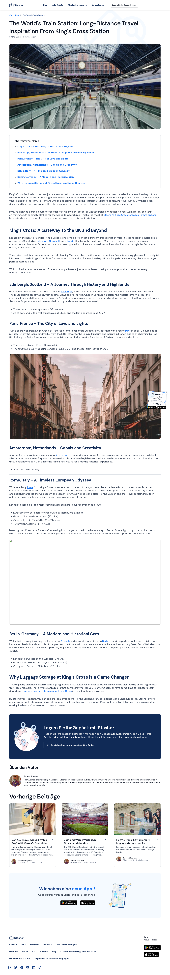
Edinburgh (42, 241)
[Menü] (159, 4)
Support (44, 951)
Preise (25, 951)
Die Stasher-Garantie (19, 958)
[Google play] (151, 407)
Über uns (13, 951)
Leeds (70, 241)
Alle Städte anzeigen (67, 944)
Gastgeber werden (77, 5)
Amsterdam (62, 455)
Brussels (65, 641)
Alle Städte (57, 5)
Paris (128, 330)
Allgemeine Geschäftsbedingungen (51, 958)
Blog (45, 5)
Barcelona (34, 944)
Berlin (105, 641)
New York (48, 944)
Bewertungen (98, 5)
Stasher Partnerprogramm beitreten (78, 951)
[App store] (161, 407)
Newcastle (55, 241)
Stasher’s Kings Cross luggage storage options (130, 215)
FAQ (34, 951)
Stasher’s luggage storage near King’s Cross (47, 691)
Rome (30, 487)
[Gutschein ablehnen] (166, 392)
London (13, 944)
